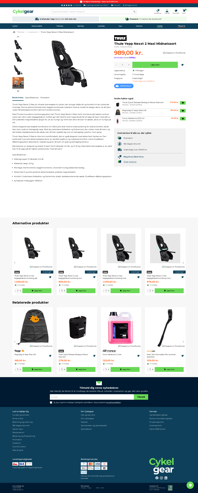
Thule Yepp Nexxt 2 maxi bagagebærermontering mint (159, 277)
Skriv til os (139, 157)
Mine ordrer (17, 418)
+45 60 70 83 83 (16, 488)
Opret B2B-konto (157, 429)
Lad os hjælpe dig (20, 411)
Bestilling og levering (22, 422)
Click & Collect (19, 447)
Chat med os (130, 162)
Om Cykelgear (87, 411)
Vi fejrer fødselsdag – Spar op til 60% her (100, 2)
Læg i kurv (155, 65)
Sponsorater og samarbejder (94, 425)
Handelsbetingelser (158, 415)
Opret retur (17, 429)
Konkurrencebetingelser (160, 418)
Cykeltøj (101, 26)
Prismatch (45, 97)
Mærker (139, 26)
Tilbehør (59, 26)
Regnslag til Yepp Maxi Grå (25, 354)
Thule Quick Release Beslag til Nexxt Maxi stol (73, 355)
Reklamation (18, 432)
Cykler (15, 26)
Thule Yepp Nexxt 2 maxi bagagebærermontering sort (70, 277)
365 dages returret (21, 425)
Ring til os (128, 157)
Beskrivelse (17, 97)
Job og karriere (88, 415)
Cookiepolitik (155, 425)
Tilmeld (141, 397)
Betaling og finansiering (23, 436)
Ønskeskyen (125, 86)
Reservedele (37, 26)
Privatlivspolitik (156, 422)
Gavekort (16, 443)
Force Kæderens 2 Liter (112, 354)
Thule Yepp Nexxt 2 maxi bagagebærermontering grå (25, 277)
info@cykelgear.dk (17, 489)
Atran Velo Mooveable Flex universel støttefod (161, 355)
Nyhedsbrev (86, 429)
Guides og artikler (20, 415)
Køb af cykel (17, 450)
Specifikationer (32, 97)
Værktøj (80, 26)
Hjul (120, 26)
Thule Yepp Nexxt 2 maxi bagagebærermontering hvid (114, 277)
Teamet (84, 422)
